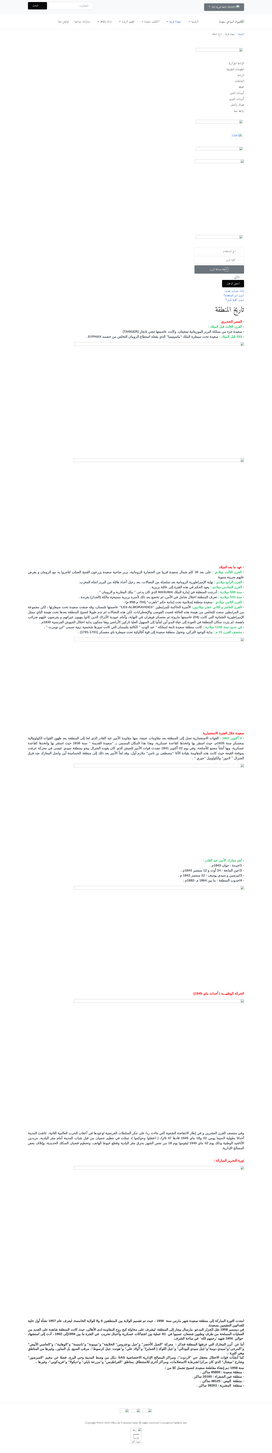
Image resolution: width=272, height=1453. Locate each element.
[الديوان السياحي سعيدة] (231, 21)
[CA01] (237, 136)
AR (213, 7)
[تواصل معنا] (124, 1413)
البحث (36, 5)
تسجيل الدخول (233, 283)
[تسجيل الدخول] (135, 1413)
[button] (192, 21)
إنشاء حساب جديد (234, 291)
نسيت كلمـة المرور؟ (235, 300)
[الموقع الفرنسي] (147, 1413)
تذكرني (237, 277)
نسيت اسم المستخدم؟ (234, 295)
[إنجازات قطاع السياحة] (219, 194)
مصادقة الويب (216, 269)
